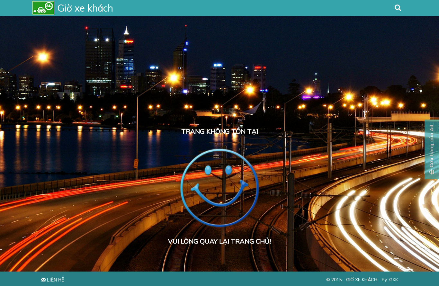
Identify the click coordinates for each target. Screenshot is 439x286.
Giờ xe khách (361, 279)
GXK (393, 279)
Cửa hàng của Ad (431, 146)
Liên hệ (55, 279)
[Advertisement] (219, 64)
